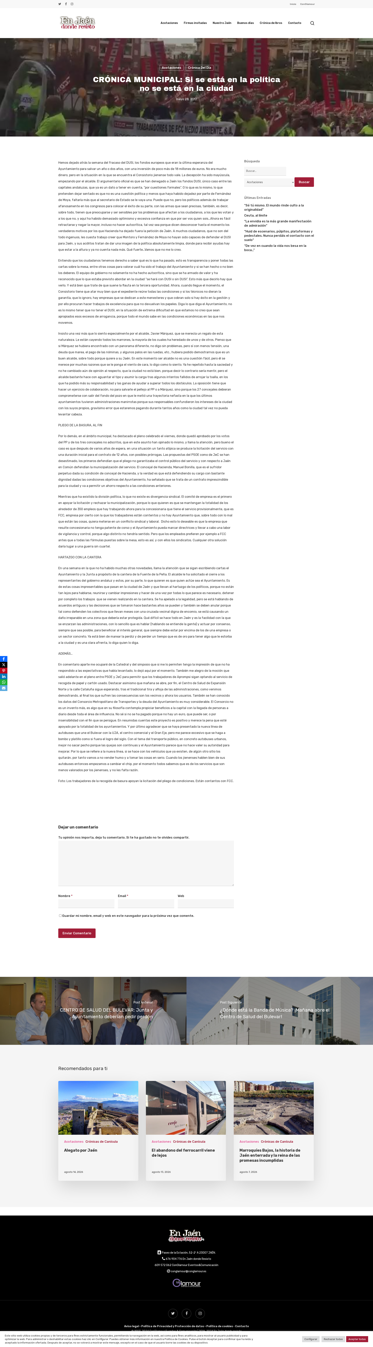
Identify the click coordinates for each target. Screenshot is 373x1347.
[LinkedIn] (3, 676)
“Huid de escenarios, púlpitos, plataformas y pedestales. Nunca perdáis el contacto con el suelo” (279, 236)
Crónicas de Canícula (101, 1141)
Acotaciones (171, 68)
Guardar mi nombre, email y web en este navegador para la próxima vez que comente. (128, 916)
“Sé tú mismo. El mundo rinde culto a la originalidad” (274, 207)
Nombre (65, 896)
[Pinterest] (3, 671)
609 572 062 (163, 1265)
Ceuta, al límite (255, 215)
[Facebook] (3, 659)
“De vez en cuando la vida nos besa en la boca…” (275, 248)
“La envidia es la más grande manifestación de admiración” (277, 223)
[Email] (3, 688)
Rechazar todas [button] (333, 1339)
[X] (3, 665)
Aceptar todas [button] (357, 1339)
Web (181, 896)
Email (123, 896)
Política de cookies (219, 1326)
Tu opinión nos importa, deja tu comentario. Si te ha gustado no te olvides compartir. (123, 837)
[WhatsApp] (3, 682)
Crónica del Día (199, 68)
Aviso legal (131, 1326)
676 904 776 (174, 1259)
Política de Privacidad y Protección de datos (172, 1326)
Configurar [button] (310, 1339)
